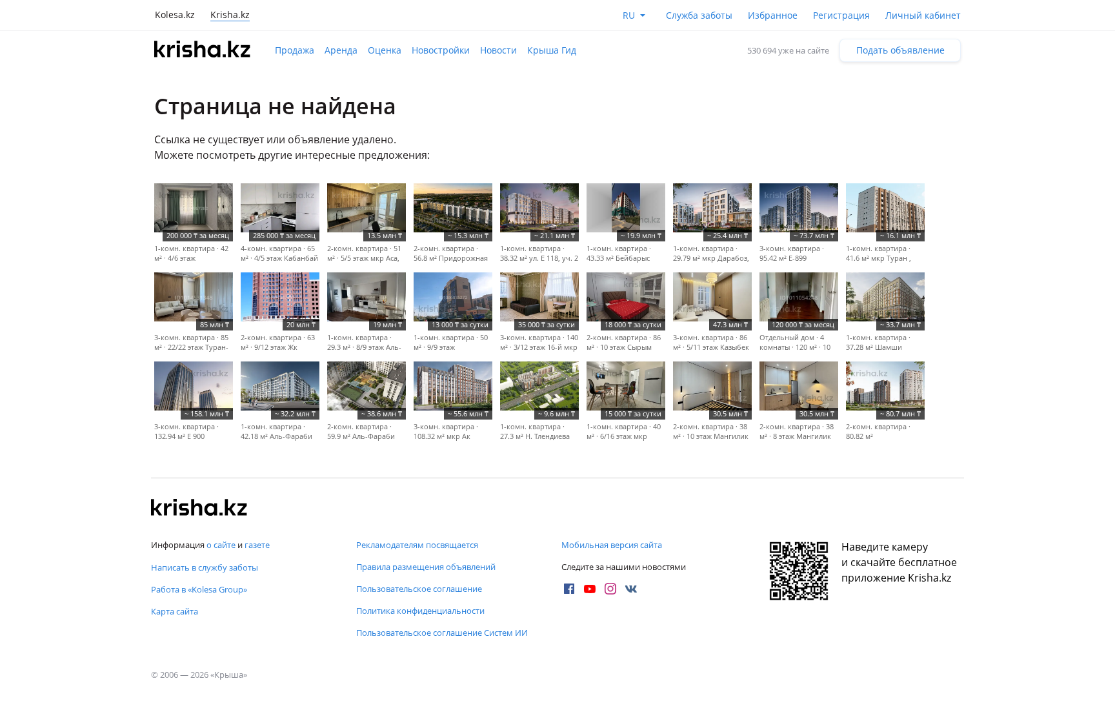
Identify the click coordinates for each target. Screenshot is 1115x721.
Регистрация (841, 15)
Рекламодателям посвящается (417, 545)
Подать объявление (900, 50)
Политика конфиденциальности (420, 610)
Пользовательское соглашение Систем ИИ (442, 632)
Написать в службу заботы (204, 567)
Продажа (294, 50)
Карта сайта (174, 611)
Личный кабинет (923, 15)
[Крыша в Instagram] (610, 588)
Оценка (384, 50)
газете (257, 545)
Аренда (341, 50)
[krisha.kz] (199, 508)
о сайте (221, 545)
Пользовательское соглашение (419, 588)
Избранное (773, 15)
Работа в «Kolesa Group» (199, 589)
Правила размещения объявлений (426, 567)
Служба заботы (699, 15)
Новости (498, 50)
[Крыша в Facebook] (569, 588)
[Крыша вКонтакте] (631, 588)
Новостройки (441, 50)
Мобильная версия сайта (611, 545)
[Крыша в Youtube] (590, 588)
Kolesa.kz (175, 14)
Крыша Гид (551, 50)
